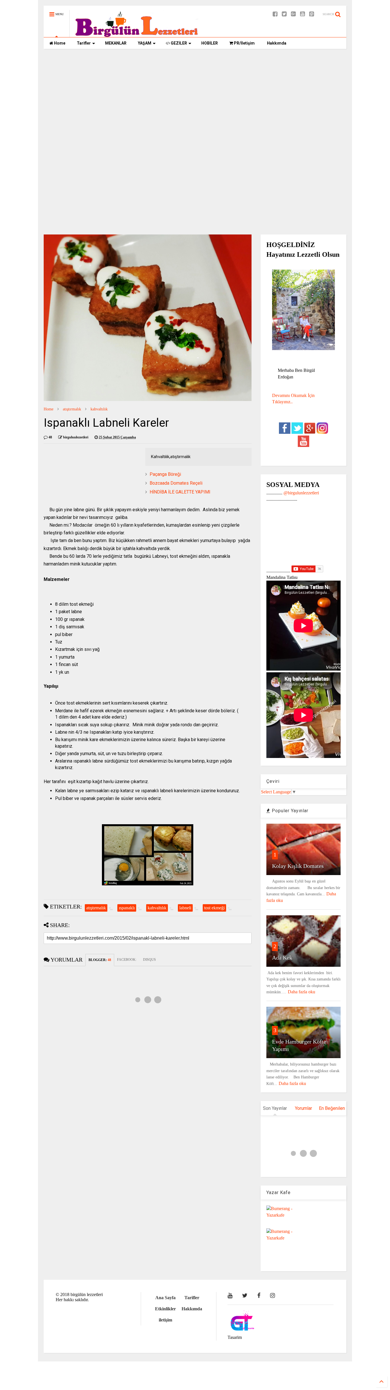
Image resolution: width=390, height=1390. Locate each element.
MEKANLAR (115, 43)
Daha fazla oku (301, 991)
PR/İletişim (244, 43)
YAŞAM (144, 43)
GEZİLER (178, 43)
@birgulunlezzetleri (301, 492)
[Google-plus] (293, 14)
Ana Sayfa (165, 1297)
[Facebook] (275, 14)
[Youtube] (302, 14)
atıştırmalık (72, 409)
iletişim (165, 1319)
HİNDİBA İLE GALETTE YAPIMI (180, 492)
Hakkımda (276, 43)
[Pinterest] (311, 14)
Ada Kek (282, 957)
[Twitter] (284, 14)
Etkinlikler (165, 1308)
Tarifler (84, 43)
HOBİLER (209, 43)
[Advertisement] (195, 97)
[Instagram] (272, 1295)
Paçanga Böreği (165, 474)
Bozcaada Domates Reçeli (176, 483)
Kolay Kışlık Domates (298, 866)
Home (59, 43)
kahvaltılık (99, 409)
